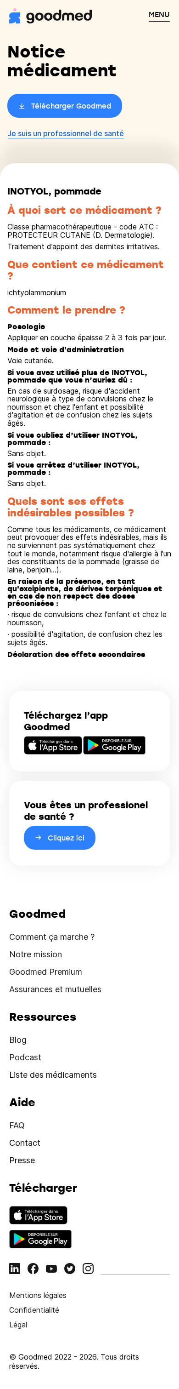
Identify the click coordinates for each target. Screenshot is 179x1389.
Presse (22, 1160)
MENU (159, 14)
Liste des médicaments (53, 1075)
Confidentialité (34, 1310)
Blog (18, 1040)
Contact (24, 1143)
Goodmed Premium (45, 972)
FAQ (17, 1125)
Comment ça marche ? (52, 937)
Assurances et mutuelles (55, 989)
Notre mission (35, 954)
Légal (18, 1324)
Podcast (25, 1057)
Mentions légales (38, 1295)
